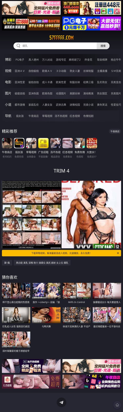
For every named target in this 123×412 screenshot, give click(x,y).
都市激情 (20, 104)
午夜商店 (34, 116)
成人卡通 (47, 82)
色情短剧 (88, 116)
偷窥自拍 (20, 93)
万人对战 (47, 59)
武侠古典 (61, 104)
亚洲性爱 (20, 82)
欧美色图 (47, 93)
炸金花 (88, 59)
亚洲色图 (34, 93)
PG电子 (20, 59)
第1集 (7, 262)
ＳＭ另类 (116, 71)
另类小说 (88, 104)
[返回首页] (117, 405)
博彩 (8, 59)
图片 (8, 93)
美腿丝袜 (75, 93)
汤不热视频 (61, 116)
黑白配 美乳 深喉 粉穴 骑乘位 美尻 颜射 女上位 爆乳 (42, 262)
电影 (8, 82)
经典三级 (88, 82)
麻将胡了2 (75, 59)
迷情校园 (75, 104)
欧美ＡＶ (47, 71)
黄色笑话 (102, 104)
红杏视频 (75, 116)
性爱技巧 (116, 104)
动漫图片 (61, 93)
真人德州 (34, 59)
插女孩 (20, 116)
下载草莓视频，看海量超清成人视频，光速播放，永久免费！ (61, 253)
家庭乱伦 (34, 104)
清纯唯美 (88, 93)
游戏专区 (61, 59)
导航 (8, 116)
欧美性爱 (61, 82)
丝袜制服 (88, 71)
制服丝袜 (75, 82)
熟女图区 (102, 93)
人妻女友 (47, 104)
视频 (8, 71)
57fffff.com (61, 37)
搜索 (103, 46)
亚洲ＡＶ (20, 71)
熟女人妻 (75, 71)
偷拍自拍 (34, 82)
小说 (8, 104)
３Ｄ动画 (61, 71)
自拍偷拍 (34, 71)
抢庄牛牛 (116, 59)
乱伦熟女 (102, 82)
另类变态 (116, 82)
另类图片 (116, 93)
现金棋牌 (102, 59)
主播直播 (102, 71)
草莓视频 (47, 116)
